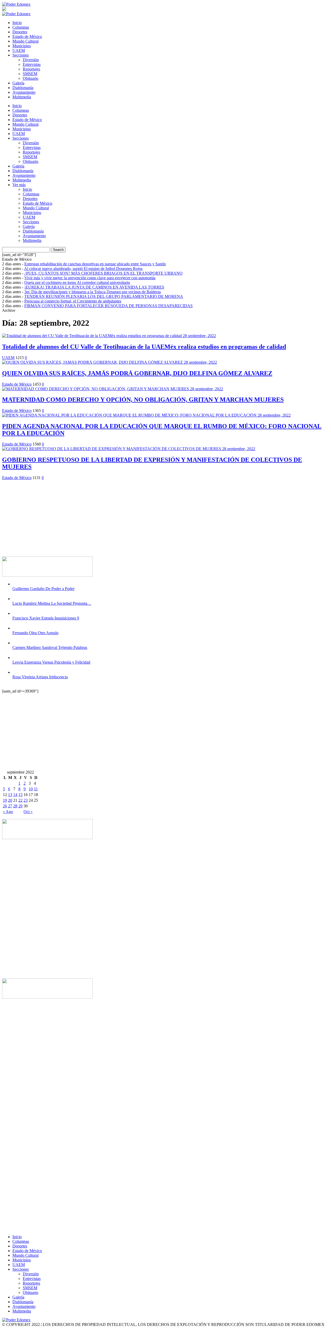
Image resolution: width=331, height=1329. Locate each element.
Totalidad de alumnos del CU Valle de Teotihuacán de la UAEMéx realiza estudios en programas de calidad (144, 346)
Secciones (20, 55)
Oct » (28, 811)
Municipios (21, 46)
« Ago (8, 811)
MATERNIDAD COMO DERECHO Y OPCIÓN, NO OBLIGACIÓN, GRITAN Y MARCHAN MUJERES (143, 399)
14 (15, 794)
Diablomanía (22, 87)
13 (10, 794)
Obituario (30, 78)
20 (10, 800)
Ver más (19, 184)
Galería (18, 83)
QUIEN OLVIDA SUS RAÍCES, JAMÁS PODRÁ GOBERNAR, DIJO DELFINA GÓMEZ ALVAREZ (137, 373)
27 (10, 806)
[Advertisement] (157, 516)
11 (36, 789)
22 (20, 800)
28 (15, 806)
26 (5, 806)
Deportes (19, 32)
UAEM (18, 50)
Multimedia (21, 97)
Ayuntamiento (23, 92)
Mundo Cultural (25, 41)
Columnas (20, 27)
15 (20, 794)
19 (5, 800)
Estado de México (27, 36)
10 (31, 789)
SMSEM (30, 73)
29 (20, 806)
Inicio (17, 22)
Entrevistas (32, 64)
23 (26, 800)
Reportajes (31, 69)
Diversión (31, 60)
